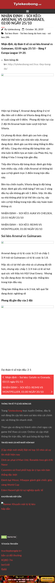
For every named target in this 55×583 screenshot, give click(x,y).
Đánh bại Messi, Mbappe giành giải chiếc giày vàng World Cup (26, 482)
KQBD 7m (7, 560)
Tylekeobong (15, 410)
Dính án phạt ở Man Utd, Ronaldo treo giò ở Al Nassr (27, 462)
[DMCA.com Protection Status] (9, 538)
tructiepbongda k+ (11, 551)
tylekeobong (14, 29)
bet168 (5, 565)
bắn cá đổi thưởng (11, 555)
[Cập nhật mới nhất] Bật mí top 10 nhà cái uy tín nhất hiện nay (26, 452)
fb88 (4, 569)
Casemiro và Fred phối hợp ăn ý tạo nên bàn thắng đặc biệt (25, 472)
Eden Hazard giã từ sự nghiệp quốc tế (22, 490)
